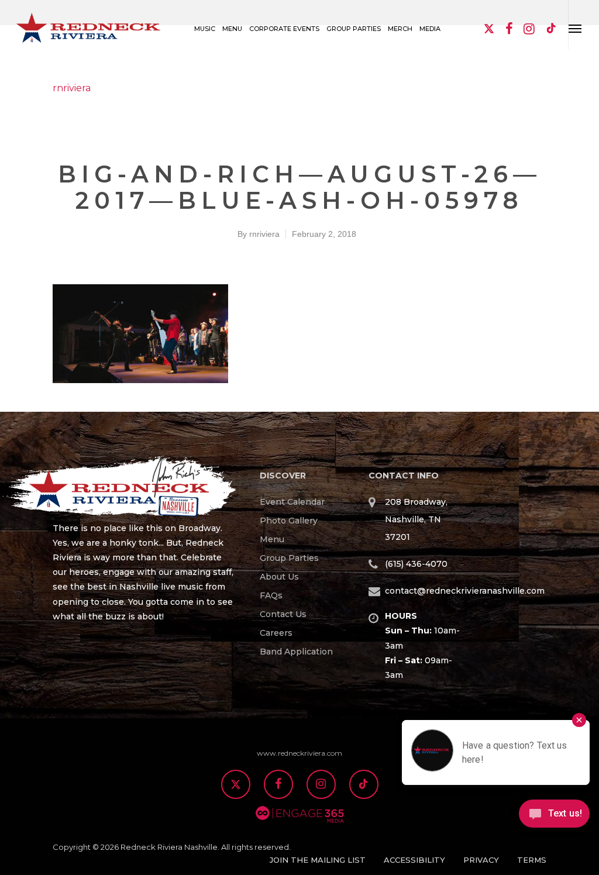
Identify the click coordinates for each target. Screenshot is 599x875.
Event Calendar (292, 502)
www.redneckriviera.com (299, 753)
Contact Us (283, 614)
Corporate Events (284, 29)
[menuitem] (302, 502)
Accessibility (414, 859)
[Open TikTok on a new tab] (551, 29)
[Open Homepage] (144, 488)
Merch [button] (400, 29)
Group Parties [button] (353, 29)
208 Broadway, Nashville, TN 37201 (416, 519)
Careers (276, 633)
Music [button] (204, 29)
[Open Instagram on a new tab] (321, 785)
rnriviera (72, 88)
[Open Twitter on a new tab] (235, 785)
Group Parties (289, 558)
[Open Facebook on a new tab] (278, 785)
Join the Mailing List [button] (318, 859)
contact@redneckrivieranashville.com (465, 590)
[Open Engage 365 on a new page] (300, 829)
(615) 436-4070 (416, 564)
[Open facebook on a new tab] (509, 29)
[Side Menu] (575, 24)
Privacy (481, 859)
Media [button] (429, 29)
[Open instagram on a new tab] (529, 29)
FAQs (271, 595)
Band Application (296, 651)
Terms (531, 859)
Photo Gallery (289, 520)
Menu (272, 539)
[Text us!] (554, 818)
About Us (279, 576)
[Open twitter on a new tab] (489, 29)
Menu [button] (232, 29)
